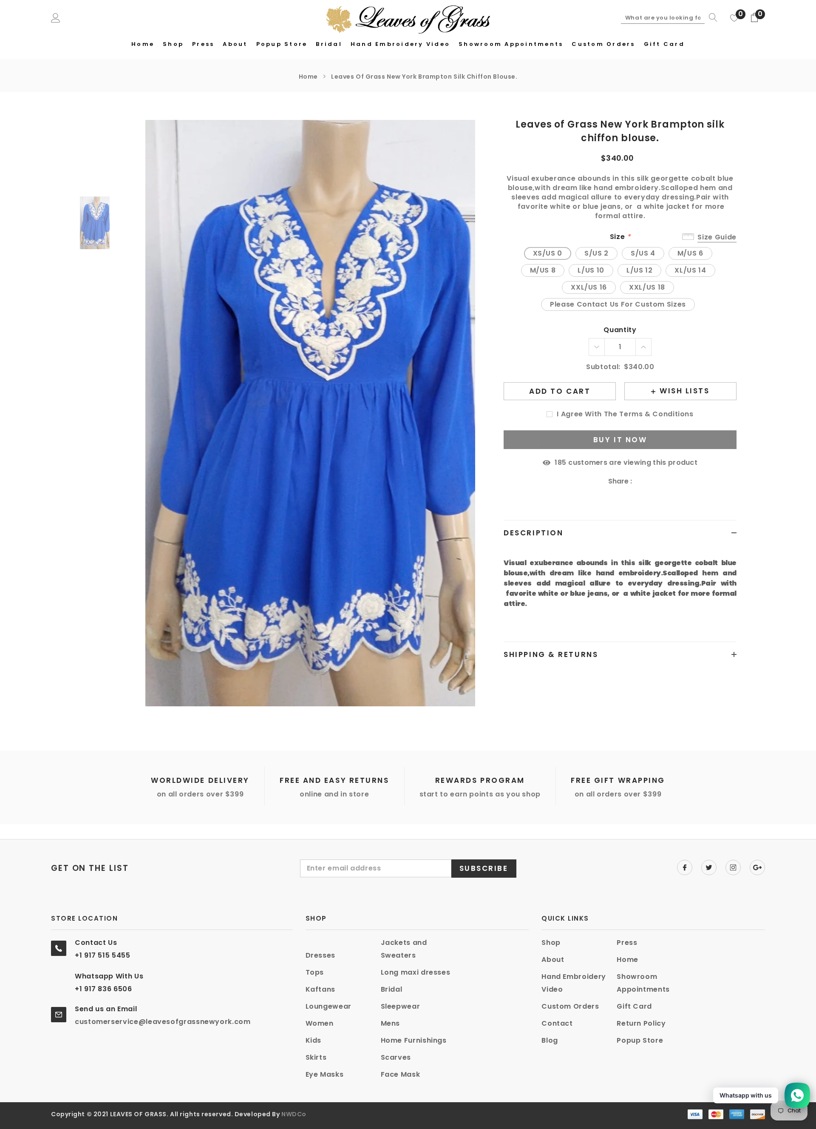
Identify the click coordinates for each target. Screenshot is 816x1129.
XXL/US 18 (647, 287)
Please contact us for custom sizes (618, 304)
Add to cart (559, 391)
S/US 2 (596, 253)
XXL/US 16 (589, 287)
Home (308, 76)
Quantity (620, 330)
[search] (711, 17)
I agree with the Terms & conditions (625, 414)
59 (560, 462)
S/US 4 (643, 253)
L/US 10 (591, 270)
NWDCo (293, 1114)
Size (620, 237)
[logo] (408, 18)
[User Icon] (55, 17)
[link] (98, 222)
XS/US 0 (547, 253)
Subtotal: (603, 367)
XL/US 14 (690, 270)
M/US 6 (690, 253)
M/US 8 (543, 270)
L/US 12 (639, 270)
